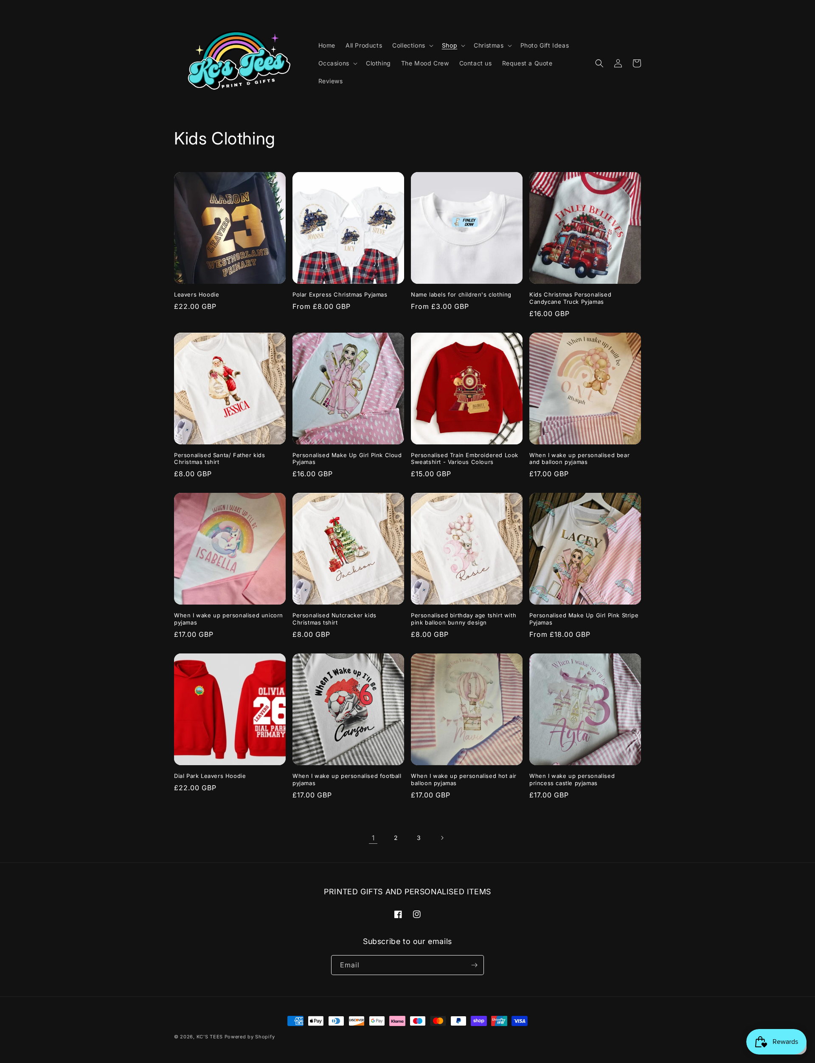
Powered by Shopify (250, 1037)
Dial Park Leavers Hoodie (210, 775)
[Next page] (442, 837)
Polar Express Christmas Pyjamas (340, 294)
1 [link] (373, 838)
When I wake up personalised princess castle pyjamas (572, 779)
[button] (412, 45)
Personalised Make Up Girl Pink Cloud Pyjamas (347, 459)
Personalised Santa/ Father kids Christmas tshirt (219, 459)
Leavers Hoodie (196, 294)
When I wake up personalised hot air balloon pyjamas (464, 779)
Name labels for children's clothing (461, 294)
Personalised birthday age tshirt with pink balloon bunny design (463, 619)
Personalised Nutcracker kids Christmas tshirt (334, 619)
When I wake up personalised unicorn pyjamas (228, 619)
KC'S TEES (210, 1037)
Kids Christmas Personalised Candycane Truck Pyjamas (570, 298)
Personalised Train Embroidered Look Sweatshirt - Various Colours (464, 459)
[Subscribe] (474, 965)
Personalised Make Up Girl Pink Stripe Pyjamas (583, 619)
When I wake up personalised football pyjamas (347, 779)
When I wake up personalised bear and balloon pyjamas (579, 459)
